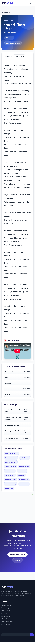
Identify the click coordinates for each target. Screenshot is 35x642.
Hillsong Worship (10, 466)
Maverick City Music (11, 453)
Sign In (17, 560)
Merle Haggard (9, 475)
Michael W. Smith (10, 479)
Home (3, 11)
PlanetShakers (23, 479)
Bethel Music (25, 458)
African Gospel (5, 619)
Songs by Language (7, 621)
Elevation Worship (10, 462)
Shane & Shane (9, 471)
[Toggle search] (29, 2)
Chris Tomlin (22, 471)
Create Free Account (17, 554)
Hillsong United (24, 466)
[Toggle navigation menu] (32, 3)
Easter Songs (5, 608)
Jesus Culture (24, 484)
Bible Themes (5, 624)
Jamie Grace (18, 11)
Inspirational (4, 613)
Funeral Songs (5, 616)
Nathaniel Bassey (10, 484)
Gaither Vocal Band (11, 458)
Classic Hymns (5, 610)
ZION (7, 3)
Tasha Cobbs (9, 488)
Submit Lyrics (20, 56)
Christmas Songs (6, 605)
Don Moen (21, 475)
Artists (9, 11)
